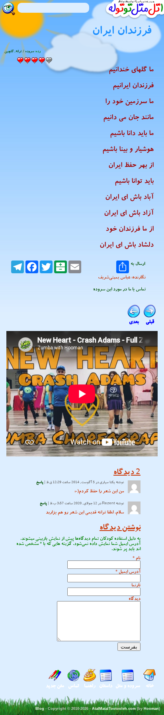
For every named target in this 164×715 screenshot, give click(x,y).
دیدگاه (135, 598)
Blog (39, 709)
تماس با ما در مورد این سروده (119, 289)
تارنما (136, 585)
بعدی (134, 321)
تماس (73, 685)
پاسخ (39, 482)
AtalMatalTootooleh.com (114, 709)
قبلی (150, 321)
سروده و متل (127, 685)
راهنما (90, 685)
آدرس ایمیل (130, 571)
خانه (150, 685)
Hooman (151, 709)
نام (138, 558)
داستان (105, 685)
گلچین (9, 51)
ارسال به (138, 264)
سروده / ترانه (25, 51)
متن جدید (55, 685)
